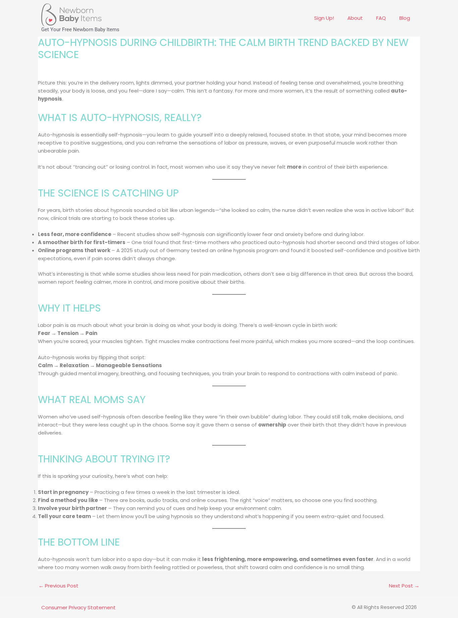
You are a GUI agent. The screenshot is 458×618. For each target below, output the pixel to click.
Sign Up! (324, 17)
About (355, 17)
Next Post (404, 585)
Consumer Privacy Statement (78, 607)
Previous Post (58, 585)
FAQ (381, 17)
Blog (404, 17)
